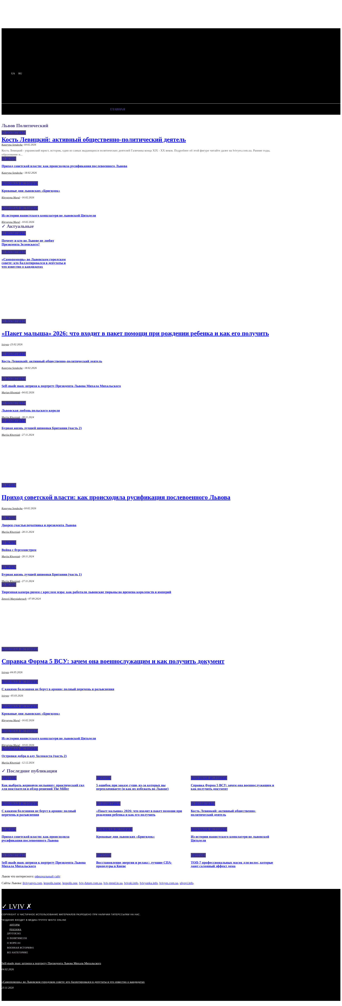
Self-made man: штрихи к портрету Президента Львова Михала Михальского (61, 386)
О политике (13, 132)
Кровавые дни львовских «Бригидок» (31, 191)
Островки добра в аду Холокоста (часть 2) (34, 756)
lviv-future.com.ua (90, 883)
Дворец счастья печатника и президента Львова (39, 525)
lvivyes (5, 344)
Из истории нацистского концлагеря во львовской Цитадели (49, 215)
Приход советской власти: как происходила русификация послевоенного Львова (64, 166)
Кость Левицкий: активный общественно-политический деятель (94, 139)
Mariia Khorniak (11, 417)
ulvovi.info (186, 883)
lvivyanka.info (149, 883)
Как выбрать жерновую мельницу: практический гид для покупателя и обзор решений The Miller (43, 787)
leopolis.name (52, 883)
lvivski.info (131, 883)
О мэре (8, 158)
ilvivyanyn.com (32, 883)
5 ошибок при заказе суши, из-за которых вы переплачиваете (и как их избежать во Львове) (132, 787)
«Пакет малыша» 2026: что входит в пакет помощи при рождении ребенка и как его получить (135, 333)
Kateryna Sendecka (12, 144)
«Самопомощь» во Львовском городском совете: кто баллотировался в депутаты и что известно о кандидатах (34, 263)
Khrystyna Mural (11, 197)
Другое (9, 778)
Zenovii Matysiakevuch (14, 598)
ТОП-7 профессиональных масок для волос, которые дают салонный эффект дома (232, 864)
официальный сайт (47, 876)
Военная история (19, 183)
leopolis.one (69, 883)
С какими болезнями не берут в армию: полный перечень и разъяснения (58, 689)
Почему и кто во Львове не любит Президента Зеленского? (28, 242)
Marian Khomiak (11, 392)
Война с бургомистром (19, 550)
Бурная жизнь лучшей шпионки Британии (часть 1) (42, 574)
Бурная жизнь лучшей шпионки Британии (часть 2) (42, 428)
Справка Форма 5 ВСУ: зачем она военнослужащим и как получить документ (113, 661)
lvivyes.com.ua (168, 883)
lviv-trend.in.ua (113, 883)
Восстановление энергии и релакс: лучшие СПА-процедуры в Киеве (134, 864)
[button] (67, 90)
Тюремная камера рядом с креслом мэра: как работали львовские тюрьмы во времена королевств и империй (86, 592)
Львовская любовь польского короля (31, 410)
